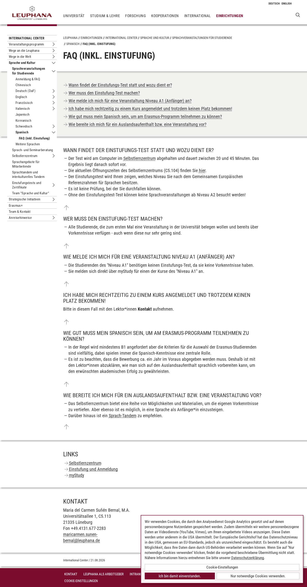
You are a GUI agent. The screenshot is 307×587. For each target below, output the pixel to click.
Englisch (21, 97)
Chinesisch (23, 85)
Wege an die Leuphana (24, 51)
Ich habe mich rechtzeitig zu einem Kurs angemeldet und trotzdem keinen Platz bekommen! (150, 108)
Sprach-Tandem (122, 415)
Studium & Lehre (105, 15)
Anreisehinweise (20, 218)
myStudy (76, 475)
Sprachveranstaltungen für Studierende (28, 71)
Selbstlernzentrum (25, 156)
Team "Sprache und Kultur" (30, 193)
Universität (74, 15)
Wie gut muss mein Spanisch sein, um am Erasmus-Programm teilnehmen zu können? (145, 116)
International (197, 15)
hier (202, 170)
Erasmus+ (15, 206)
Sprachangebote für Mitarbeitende (26, 164)
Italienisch (23, 109)
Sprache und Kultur (22, 63)
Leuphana (70, 38)
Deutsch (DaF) (26, 91)
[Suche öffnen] (298, 15)
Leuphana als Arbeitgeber (103, 574)
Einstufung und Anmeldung (93, 469)
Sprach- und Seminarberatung (32, 150)
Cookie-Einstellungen (81, 581)
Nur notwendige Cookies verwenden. (258, 576)
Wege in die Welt (20, 57)
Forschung (135, 15)
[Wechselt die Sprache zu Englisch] (287, 3)
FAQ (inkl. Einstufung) (34, 138)
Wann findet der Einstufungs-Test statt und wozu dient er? (120, 85)
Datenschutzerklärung (247, 558)
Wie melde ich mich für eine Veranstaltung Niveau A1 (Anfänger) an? (130, 100)
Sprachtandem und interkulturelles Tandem (28, 174)
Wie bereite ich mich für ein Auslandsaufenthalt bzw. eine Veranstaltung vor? (137, 124)
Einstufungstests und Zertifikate (26, 185)
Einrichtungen (229, 15)
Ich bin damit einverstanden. (180, 576)
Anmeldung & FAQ (28, 79)
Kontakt (70, 574)
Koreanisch (23, 121)
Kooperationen (165, 15)
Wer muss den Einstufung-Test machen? (104, 93)
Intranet (137, 574)
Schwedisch (24, 126)
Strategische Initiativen (24, 199)
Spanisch (22, 132)
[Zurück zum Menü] (66, 207)
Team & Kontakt (20, 212)
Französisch (24, 103)
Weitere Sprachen (28, 144)
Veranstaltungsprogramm (26, 44)
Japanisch (23, 114)
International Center (26, 38)
